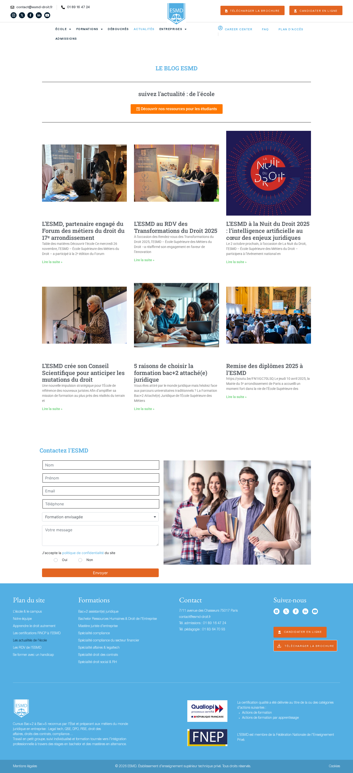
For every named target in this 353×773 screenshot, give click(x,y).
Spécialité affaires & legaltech (99, 647)
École (61, 29)
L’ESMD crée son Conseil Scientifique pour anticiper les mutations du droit (83, 373)
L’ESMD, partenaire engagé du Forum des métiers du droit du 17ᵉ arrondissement (83, 231)
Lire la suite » (52, 262)
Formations (87, 29)
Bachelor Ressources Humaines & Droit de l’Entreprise (117, 619)
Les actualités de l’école (30, 640)
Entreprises (171, 29)
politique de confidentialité (83, 553)
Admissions (66, 39)
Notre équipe (22, 619)
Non (89, 560)
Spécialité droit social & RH (97, 662)
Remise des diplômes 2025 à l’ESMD (264, 369)
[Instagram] (14, 15)
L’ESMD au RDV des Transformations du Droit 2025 (175, 227)
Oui (64, 560)
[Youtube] (47, 15)
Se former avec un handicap (33, 655)
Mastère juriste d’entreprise (98, 626)
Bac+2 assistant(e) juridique (98, 611)
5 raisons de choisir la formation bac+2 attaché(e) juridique (170, 373)
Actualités (144, 29)
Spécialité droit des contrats (98, 655)
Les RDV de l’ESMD (27, 647)
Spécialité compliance (94, 633)
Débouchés (118, 29)
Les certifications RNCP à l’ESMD (37, 633)
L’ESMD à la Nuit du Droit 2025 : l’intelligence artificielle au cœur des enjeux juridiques (268, 231)
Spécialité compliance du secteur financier (108, 640)
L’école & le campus (27, 611)
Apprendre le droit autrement (34, 626)
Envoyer (100, 572)
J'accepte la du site (78, 553)
